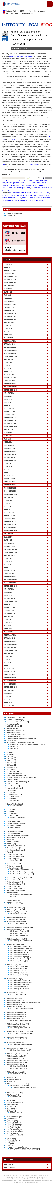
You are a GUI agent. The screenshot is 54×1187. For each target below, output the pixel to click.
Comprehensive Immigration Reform (20, 738)
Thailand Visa (11, 886)
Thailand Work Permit (14, 888)
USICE (12, 748)
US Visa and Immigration (16, 1084)
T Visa (9, 852)
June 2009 (8, 696)
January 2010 (9, 675)
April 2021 (8, 335)
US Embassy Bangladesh (16, 921)
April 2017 (8, 472)
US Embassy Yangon (17, 935)
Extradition (14, 1096)
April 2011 (8, 629)
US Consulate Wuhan (18, 959)
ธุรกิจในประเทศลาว (13, 1125)
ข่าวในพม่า (10, 1111)
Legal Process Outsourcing (17, 823)
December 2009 (10, 678)
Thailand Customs (13, 866)
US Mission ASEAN (17, 1074)
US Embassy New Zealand (16, 1024)
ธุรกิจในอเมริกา (15, 1135)
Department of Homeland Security (19, 743)
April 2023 (8, 267)
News (9, 839)
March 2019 (9, 408)
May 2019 (7, 402)
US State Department (14, 1072)
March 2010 (9, 669)
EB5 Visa (10, 765)
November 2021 (10, 313)
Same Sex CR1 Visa (27, 183)
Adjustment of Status (17, 193)
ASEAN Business (13, 726)
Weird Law (10, 1107)
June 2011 (8, 623)
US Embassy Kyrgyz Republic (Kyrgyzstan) (22, 1002)
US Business (11, 892)
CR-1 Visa (10, 180)
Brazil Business (12, 732)
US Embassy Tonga (17, 973)
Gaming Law (11, 779)
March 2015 (9, 543)
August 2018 (9, 430)
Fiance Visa (27, 180)
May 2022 (7, 295)
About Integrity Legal (14, 213)
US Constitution (12, 902)
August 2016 (9, 497)
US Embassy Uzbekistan (15, 1062)
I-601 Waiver (11, 784)
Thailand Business (13, 856)
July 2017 (8, 463)
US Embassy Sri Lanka (15, 1056)
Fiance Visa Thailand (41, 193)
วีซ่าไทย (9, 1143)
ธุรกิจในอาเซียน (12, 1127)
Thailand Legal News (17, 817)
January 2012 (9, 610)
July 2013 (8, 592)
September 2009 (10, 687)
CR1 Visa (18, 180)
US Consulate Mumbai (18, 986)
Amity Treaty (14, 860)
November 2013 (10, 580)
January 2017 (9, 482)
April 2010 (8, 665)
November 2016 (10, 488)
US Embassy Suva (16, 970)
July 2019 (8, 396)
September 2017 (10, 460)
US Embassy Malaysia (14, 1006)
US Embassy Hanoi (17, 1068)
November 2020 (10, 350)
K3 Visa (18, 198)
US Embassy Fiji (12, 965)
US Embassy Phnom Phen (19, 941)
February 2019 (10, 411)
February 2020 (10, 378)
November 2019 (10, 387)
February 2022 (10, 304)
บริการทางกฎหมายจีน (14, 1131)
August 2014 (9, 555)
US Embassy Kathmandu (19, 1020)
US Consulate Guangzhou (19, 948)
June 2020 (8, 365)
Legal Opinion (12, 821)
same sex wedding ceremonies (21, 56)
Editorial (10, 769)
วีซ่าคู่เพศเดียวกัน (12, 1141)
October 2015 (10, 528)
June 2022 (8, 292)
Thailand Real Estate (14, 884)
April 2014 (8, 567)
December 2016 (10, 485)
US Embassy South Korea (16, 1054)
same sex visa (27, 198)
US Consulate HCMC (14, 908)
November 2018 (10, 420)
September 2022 (10, 283)
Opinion (10, 844)
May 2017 (7, 469)
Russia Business (13, 848)
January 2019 (9, 414)
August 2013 (9, 589)
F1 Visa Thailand (13, 773)
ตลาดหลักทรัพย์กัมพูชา (14, 1116)
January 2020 (9, 381)
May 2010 (7, 662)
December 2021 (10, 310)
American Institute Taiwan (16, 722)
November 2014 (10, 549)
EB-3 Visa (10, 761)
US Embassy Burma (14, 929)
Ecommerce (11, 767)
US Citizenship (12, 900)
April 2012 (8, 604)
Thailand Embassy (13, 868)
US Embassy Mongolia (15, 1016)
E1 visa (9, 752)
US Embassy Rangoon (18, 933)
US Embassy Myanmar (18, 931)
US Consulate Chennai (18, 980)
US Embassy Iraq (13, 998)
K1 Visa (9, 183)
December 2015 (10, 521)
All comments (10, 1167)
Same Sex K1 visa (9, 185)
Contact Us (11, 215)
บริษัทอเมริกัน (11, 1133)
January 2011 (9, 638)
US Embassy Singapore (15, 1048)
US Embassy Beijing (17, 961)
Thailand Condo (12, 864)
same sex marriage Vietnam (19, 188)
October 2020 (10, 353)
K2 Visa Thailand (8, 198)
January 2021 (9, 344)
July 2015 (8, 537)
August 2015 (9, 534)
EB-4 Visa (10, 763)
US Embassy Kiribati (17, 966)
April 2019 (8, 405)
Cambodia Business (14, 734)
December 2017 (10, 451)
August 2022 (9, 286)
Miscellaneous (12, 833)
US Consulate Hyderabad (19, 982)
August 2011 (9, 616)
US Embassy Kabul (17, 913)
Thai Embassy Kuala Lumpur (20, 870)
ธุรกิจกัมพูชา (11, 1118)
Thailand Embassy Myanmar (20, 872)
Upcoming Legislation (15, 890)
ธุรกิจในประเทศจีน (13, 1123)
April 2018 (8, 442)
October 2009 (10, 684)
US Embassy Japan (14, 1000)
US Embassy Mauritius (15, 1014)
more (49, 178)
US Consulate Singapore (19, 1050)
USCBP (12, 746)
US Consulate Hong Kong (19, 950)
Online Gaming (12, 841)
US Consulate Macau (17, 952)
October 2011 (10, 613)
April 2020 (8, 371)
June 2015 (8, 540)
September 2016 (10, 494)
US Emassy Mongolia (14, 910)
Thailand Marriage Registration (18, 878)
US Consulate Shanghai (18, 954)
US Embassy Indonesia (15, 992)
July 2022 (8, 289)
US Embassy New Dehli (18, 989)
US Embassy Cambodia (15, 939)
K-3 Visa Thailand (15, 195)
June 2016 (8, 503)
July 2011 (7, 620)
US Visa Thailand (18, 200)
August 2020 (9, 359)
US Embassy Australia (15, 917)
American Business (14, 720)
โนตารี (9, 1145)
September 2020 (10, 356)
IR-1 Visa (36, 180)
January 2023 (9, 273)
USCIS (28, 200)
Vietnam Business (13, 1102)
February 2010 (10, 672)
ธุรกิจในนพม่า (14, 1112)
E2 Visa (9, 754)
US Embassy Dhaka (17, 923)
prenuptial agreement (14, 846)
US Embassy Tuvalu (17, 975)
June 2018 (8, 436)
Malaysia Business (13, 831)
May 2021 (7, 332)
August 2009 (9, 690)
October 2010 (10, 647)
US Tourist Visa (12, 1079)
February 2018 (10, 448)
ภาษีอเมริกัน (11, 1139)
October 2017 (10, 457)
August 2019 (9, 393)
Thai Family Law (13, 854)
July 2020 (8, 362)
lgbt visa (16, 183)
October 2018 (10, 423)
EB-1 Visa (10, 757)
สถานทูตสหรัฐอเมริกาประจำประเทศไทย (23, 1149)
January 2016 (9, 518)
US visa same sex (38, 188)
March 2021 (9, 338)
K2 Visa (46, 195)
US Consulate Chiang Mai (23, 1087)
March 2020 (9, 374)
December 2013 (10, 577)
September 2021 (10, 319)
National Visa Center (14, 837)
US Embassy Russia (14, 1043)
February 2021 (10, 341)
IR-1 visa (12, 139)
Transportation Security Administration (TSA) (26, 744)
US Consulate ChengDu (18, 946)
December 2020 (10, 347)
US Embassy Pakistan (14, 1026)
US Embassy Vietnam (14, 1064)
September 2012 (10, 601)
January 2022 (9, 307)
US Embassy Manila (17, 1039)
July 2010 (8, 656)
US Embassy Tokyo (14, 1058)
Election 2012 (11, 771)
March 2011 (8, 632)
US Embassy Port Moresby (19, 1033)
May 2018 (7, 439)
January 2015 (9, 546)
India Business (12, 786)
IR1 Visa (43, 180)
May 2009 (7, 699)
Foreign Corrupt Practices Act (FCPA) (20, 777)
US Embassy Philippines (15, 1037)
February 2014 (10, 571)
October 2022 (10, 280)
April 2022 (8, 298)
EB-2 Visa (10, 759)
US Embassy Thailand (18, 1085)
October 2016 (10, 491)
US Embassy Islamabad (18, 1028)
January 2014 (9, 574)
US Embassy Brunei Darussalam (18, 927)
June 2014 (8, 561)
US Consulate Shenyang (19, 957)
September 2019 (10, 390)
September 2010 (10, 650)
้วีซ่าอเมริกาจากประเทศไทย (16, 1147)
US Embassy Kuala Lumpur (20, 1008)
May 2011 (7, 626)
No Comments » (38, 200)
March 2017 (9, 476)
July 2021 (8, 325)
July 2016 (8, 500)
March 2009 (9, 705)
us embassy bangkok (14, 919)
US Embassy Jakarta (17, 994)
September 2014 (10, 552)
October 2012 (10, 598)
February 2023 (10, 270)
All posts (8, 1164)
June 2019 (8, 399)
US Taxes (10, 1077)
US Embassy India (13, 979)
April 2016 (8, 509)
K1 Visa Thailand (36, 195)
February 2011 (10, 635)
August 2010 (9, 653)
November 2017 (10, 454)
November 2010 (10, 644)
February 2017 (10, 479)
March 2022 (9, 301)
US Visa (37, 198)
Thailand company (13, 858)
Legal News (11, 816)
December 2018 (10, 417)
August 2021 (9, 322)
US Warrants (11, 1095)
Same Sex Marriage (23, 185)
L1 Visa (9, 811)
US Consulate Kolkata (18, 984)
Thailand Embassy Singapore (20, 874)
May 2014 (7, 564)
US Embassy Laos (13, 1004)
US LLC (13, 896)
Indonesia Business (14, 788)
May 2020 (7, 368)
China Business (12, 736)
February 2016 (10, 515)
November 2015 (10, 525)
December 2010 (10, 641)
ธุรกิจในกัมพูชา (12, 1121)
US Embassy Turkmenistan (16, 1060)
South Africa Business (15, 850)
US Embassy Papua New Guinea (18, 1031)
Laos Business (12, 814)
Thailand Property (13, 882)
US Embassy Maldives (15, 1012)
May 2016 (7, 506)
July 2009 (8, 693)
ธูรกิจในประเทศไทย (13, 1129)
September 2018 (10, 427)
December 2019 (10, 384)
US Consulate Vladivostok (19, 1044)
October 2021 (10, 316)
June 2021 (8, 329)
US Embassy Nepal (13, 1018)
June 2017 (8, 466)
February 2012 (10, 607)
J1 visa (9, 792)
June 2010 (8, 659)
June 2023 (8, 264)
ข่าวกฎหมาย (11, 1109)
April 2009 (8, 702)
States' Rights (15, 904)
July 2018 (8, 433)
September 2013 (10, 586)
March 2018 (9, 445)
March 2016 (9, 512)
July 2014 (8, 558)
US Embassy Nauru (17, 968)
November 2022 (10, 276)
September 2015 (10, 531)
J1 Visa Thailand (13, 794)
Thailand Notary (12, 880)
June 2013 (8, 595)
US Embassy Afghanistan (16, 912)
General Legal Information (16, 782)
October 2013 (10, 583)
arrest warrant (12, 724)
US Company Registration (19, 894)
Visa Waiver (11, 1105)
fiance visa (34, 164)
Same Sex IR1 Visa (43, 183)
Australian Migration (14, 730)
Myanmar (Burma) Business (17, 835)
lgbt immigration (13, 825)
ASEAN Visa (11, 728)
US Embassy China (13, 944)
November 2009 (10, 681)
